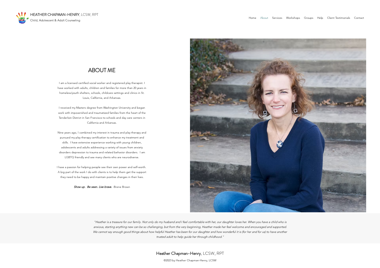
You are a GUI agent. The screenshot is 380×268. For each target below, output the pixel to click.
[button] (320, 18)
